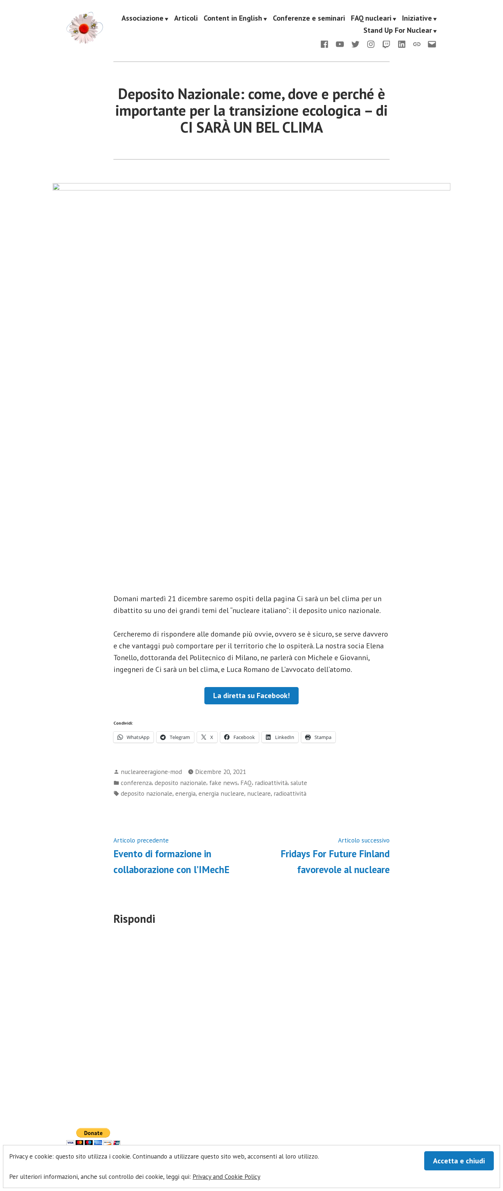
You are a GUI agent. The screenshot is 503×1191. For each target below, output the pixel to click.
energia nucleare (221, 793)
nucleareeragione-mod (151, 771)
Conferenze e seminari (309, 18)
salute (299, 782)
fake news (223, 782)
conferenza (136, 782)
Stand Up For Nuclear (397, 31)
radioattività (271, 782)
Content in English (233, 18)
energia (185, 793)
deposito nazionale (180, 782)
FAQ (246, 782)
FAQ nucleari (371, 18)
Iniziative (417, 18)
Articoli (186, 18)
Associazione (142, 18)
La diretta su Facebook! (251, 695)
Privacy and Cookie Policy (226, 1176)
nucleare (259, 793)
